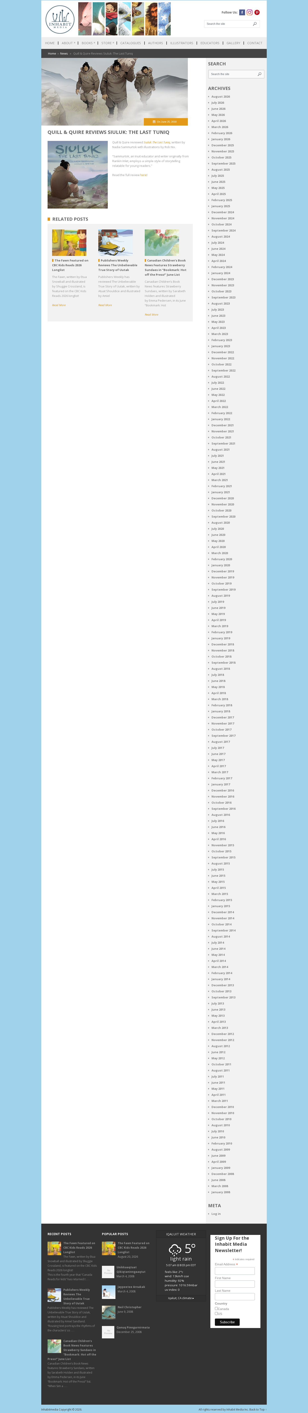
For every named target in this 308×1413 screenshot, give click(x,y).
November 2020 (222, 504)
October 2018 (221, 656)
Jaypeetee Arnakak (131, 1287)
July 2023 (217, 309)
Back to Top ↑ (258, 1409)
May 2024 (218, 255)
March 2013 (219, 1028)
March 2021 (219, 480)
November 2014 (222, 918)
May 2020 (218, 541)
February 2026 (221, 133)
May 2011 (218, 1089)
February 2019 (221, 632)
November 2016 (222, 796)
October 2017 (221, 729)
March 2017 (219, 772)
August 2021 (220, 449)
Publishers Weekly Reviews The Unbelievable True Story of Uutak (76, 1296)
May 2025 (218, 188)
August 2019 (220, 596)
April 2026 (218, 121)
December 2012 (222, 1034)
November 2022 (222, 358)
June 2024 (218, 249)
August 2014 (220, 936)
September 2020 (223, 516)
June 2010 (218, 1137)
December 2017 (222, 717)
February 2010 (221, 1143)
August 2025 (220, 169)
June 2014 (218, 949)
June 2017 (218, 754)
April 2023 (218, 328)
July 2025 (217, 176)
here (143, 175)
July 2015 (217, 869)
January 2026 (220, 139)
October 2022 (221, 364)
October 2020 (221, 510)
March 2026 (219, 127)
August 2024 (220, 236)
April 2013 (218, 1022)
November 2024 (222, 218)
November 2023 (222, 285)
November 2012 (222, 1040)
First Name (223, 1278)
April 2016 (218, 839)
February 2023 (221, 340)
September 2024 (223, 230)
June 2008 (218, 1180)
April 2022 (218, 401)
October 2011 (221, 1064)
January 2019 (220, 638)
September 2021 (223, 443)
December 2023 (222, 279)
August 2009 (220, 1149)
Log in (216, 1214)
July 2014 (217, 942)
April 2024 (218, 261)
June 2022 (218, 389)
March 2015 (219, 894)
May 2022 (218, 395)
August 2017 (220, 742)
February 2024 (221, 267)
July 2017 (217, 748)
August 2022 (220, 376)
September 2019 (223, 589)
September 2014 (223, 930)
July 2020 (217, 529)
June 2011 (218, 1082)
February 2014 (221, 973)
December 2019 (222, 571)
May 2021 (218, 468)
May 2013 (218, 1016)
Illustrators (181, 43)
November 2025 (222, 151)
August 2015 (220, 863)
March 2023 (219, 334)
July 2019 (217, 602)
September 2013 (223, 997)
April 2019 (218, 620)
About (68, 43)
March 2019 (219, 626)
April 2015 (218, 888)
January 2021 (220, 492)
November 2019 (222, 577)
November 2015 (222, 845)
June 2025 (218, 182)
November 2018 (222, 650)
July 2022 (217, 383)
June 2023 (218, 316)
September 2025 (223, 163)
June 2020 (218, 535)
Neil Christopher (130, 1307)
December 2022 (222, 352)
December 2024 (222, 212)
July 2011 (217, 1076)
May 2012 (218, 1058)
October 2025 (221, 157)
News (64, 53)
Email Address (226, 1264)
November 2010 (222, 1113)
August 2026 (220, 96)
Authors (155, 43)
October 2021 (221, 437)
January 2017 (220, 784)
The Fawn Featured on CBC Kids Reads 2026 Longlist (79, 1247)
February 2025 (221, 200)
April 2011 (218, 1095)
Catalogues (130, 43)
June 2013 (218, 1009)
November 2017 (222, 723)
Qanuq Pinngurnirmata (133, 1327)
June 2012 (218, 1052)
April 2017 (218, 766)
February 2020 (221, 559)
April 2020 (218, 547)
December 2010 (222, 1107)
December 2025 (222, 145)
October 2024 (221, 224)
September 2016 (223, 809)
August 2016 (220, 815)
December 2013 (222, 985)
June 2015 (218, 876)
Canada (223, 1309)
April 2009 (218, 1162)
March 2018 (219, 699)
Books (88, 43)
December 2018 (222, 644)
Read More (59, 305)
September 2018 (223, 663)
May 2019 (218, 614)
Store (107, 43)
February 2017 (221, 778)
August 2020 (220, 523)
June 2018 (218, 681)
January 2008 (220, 1192)
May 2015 (218, 882)
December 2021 (222, 425)
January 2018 (220, 711)
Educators (209, 43)
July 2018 (217, 675)
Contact (254, 43)
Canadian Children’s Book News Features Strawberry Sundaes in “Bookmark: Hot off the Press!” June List (72, 1350)
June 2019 (218, 608)
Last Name (222, 1290)
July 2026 (217, 103)
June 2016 (218, 827)
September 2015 (223, 857)
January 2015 (220, 906)
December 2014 (222, 912)
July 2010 (217, 1131)
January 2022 (220, 419)
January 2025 (220, 206)
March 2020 (219, 553)
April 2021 (218, 474)
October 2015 (221, 851)
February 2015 (221, 900)
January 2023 (220, 346)
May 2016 (218, 833)
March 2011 (219, 1101)
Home (50, 43)
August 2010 (220, 1125)
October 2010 (221, 1119)
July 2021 (217, 456)
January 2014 (220, 979)
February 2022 (221, 413)
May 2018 (218, 687)
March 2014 (219, 967)
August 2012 (220, 1046)
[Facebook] (242, 12)
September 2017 (223, 736)
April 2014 (218, 961)
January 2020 (220, 565)
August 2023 (220, 303)
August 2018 (220, 669)
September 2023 (223, 297)
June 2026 (218, 109)
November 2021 (222, 431)
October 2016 (221, 803)
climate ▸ (181, 1298)
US (220, 1314)
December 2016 (222, 790)
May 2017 (218, 760)
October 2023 (221, 291)
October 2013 (221, 991)
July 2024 (217, 243)
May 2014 (218, 955)
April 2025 (218, 194)
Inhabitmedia (49, 1409)
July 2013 (217, 1003)
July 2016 (217, 821)
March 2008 (219, 1186)
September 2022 (223, 370)
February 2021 (221, 486)
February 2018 (221, 705)
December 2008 (222, 1174)
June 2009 (218, 1156)
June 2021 (218, 462)
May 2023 (218, 322)
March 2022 (219, 407)
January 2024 (220, 273)
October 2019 (221, 583)
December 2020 (222, 498)
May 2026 (218, 115)
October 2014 (221, 924)
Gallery (233, 43)
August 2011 (220, 1070)
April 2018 (218, 693)
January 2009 (220, 1168)
